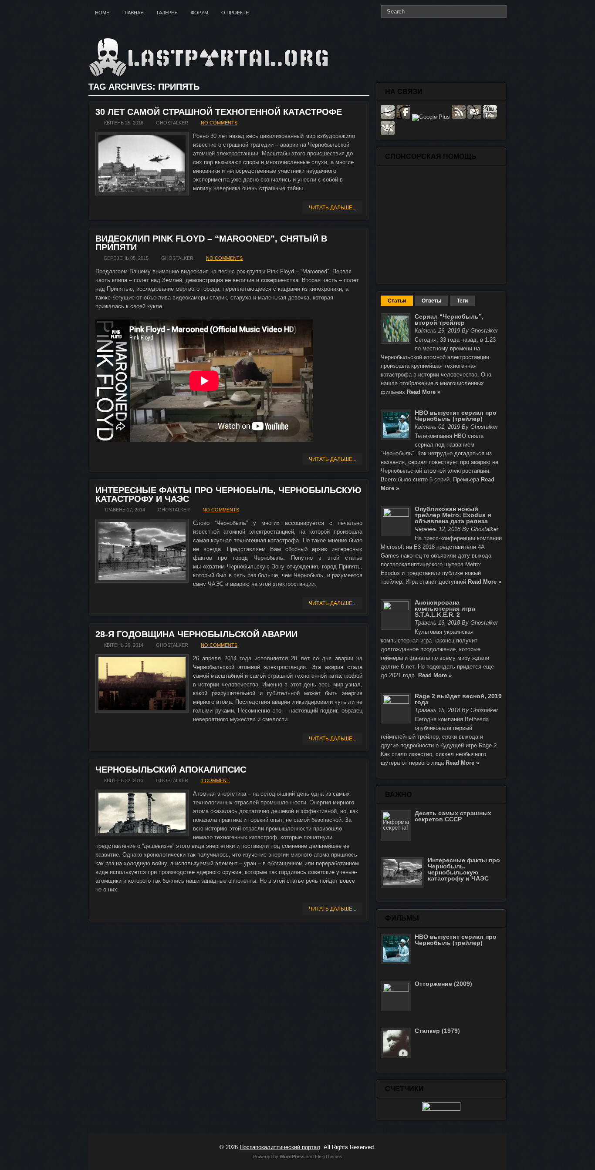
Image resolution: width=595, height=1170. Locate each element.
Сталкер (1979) (437, 1030)
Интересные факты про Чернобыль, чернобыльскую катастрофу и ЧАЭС (228, 494)
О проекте (235, 12)
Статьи (397, 301)
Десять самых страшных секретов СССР (453, 816)
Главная (133, 12)
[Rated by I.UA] (441, 1109)
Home (102, 12)
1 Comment (215, 780)
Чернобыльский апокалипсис (170, 769)
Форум (199, 12)
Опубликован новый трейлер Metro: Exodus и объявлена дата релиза (453, 514)
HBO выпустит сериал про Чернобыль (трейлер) (456, 415)
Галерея (167, 12)
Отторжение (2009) (443, 983)
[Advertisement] (441, 224)
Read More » (423, 392)
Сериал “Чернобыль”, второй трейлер (449, 319)
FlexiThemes (328, 1156)
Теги (462, 301)
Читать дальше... (332, 208)
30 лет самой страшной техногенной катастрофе (218, 112)
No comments (219, 122)
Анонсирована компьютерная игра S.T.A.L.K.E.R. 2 (445, 608)
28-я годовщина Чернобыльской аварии (196, 634)
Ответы (431, 301)
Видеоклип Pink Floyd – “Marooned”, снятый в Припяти (211, 243)
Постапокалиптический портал (280, 1147)
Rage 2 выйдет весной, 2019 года (458, 699)
